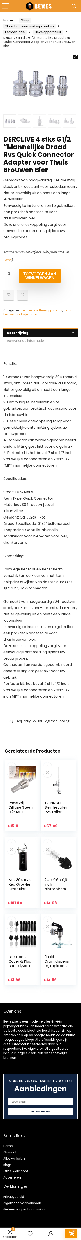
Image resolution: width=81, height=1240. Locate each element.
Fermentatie (15, 32)
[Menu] (5, 6)
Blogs (7, 1165)
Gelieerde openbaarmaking (24, 1209)
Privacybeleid (13, 1196)
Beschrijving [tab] (17, 332)
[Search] (74, 6)
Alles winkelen (14, 1158)
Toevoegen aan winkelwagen (39, 276)
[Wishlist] (30, 1234)
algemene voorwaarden (22, 1203)
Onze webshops (15, 1171)
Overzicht (11, 1152)
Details (7, 260)
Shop (25, 20)
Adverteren (12, 1177)
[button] (75, 57)
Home (8, 20)
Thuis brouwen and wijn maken (29, 26)
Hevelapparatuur (48, 32)
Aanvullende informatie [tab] (25, 340)
